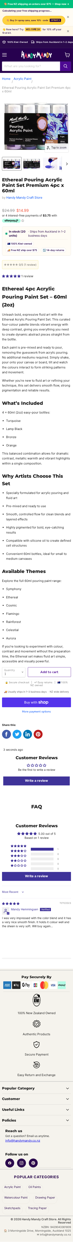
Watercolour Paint (16, 1197)
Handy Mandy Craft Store (24, 197)
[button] (11, 276)
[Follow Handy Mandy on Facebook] (9, 1163)
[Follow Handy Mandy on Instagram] (21, 1163)
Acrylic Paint (22, 79)
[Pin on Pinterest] (38, 734)
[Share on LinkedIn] (27, 734)
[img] (10, 903)
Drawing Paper (45, 1197)
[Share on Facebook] (6, 734)
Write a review (36, 781)
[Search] (65, 66)
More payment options (36, 712)
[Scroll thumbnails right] (66, 163)
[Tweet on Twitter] (17, 734)
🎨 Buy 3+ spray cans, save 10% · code (33, 20)
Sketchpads (12, 1208)
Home (6, 79)
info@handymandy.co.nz (22, 1140)
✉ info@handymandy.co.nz (54, 1234)
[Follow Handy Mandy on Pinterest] (33, 1163)
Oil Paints (34, 1187)
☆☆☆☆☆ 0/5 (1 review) (20, 264)
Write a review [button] (36, 876)
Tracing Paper (37, 1208)
